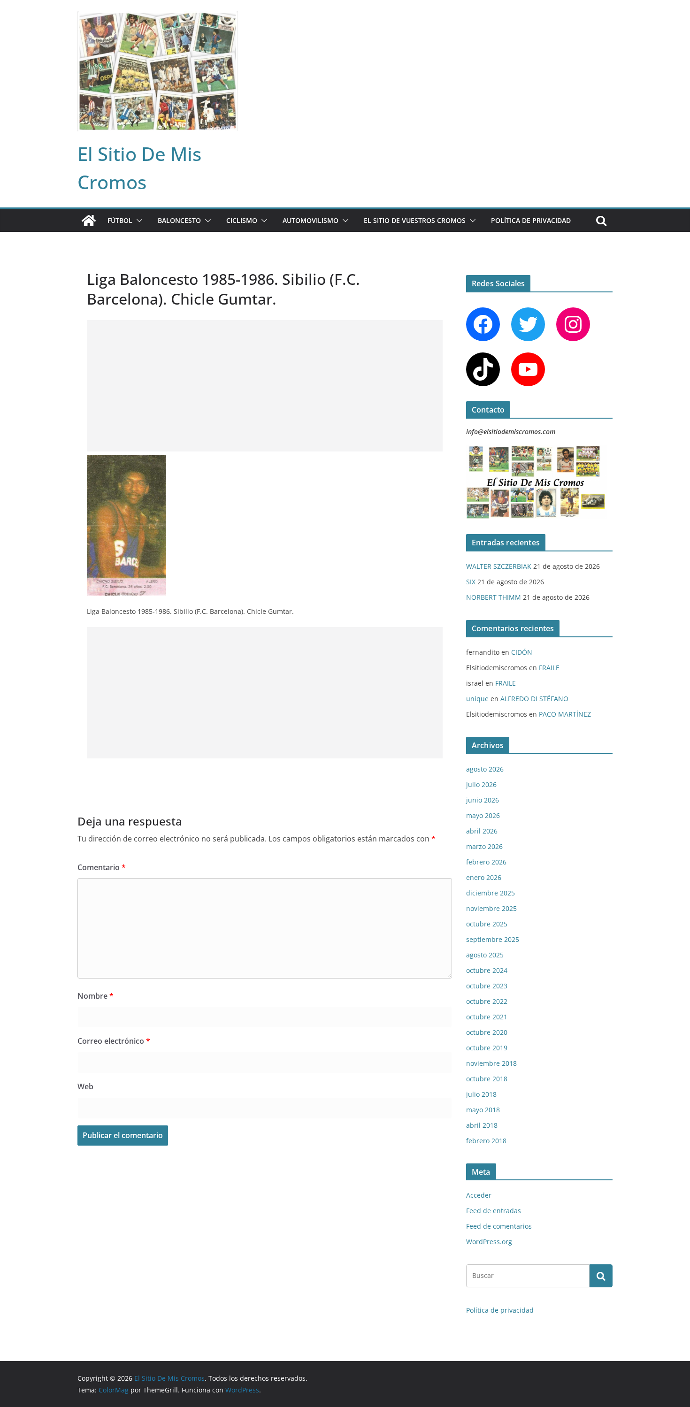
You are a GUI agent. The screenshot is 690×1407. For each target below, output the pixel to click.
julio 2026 (481, 784)
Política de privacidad (531, 220)
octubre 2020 (486, 1032)
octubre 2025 (486, 923)
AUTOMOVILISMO (310, 220)
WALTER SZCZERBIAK (498, 566)
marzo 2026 (484, 846)
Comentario (101, 867)
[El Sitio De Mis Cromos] (88, 220)
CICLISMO (241, 220)
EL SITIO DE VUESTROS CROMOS (415, 220)
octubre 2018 (486, 1078)
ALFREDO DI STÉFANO (534, 698)
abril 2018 (482, 1125)
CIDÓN (521, 652)
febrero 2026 (486, 861)
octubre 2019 (486, 1047)
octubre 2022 (486, 1001)
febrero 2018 (486, 1140)
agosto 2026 (485, 769)
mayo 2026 (483, 815)
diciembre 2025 (490, 892)
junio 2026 (482, 799)
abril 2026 (482, 830)
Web (85, 1086)
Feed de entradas (493, 1210)
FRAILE (549, 667)
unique (477, 698)
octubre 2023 (486, 985)
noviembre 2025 (491, 908)
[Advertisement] (265, 385)
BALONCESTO (179, 220)
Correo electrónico (113, 1041)
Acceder (478, 1195)
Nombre (95, 996)
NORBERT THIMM (493, 597)
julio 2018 (481, 1094)
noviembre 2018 (491, 1063)
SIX (470, 581)
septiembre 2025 (492, 939)
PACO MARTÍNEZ (565, 714)
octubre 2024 (486, 970)
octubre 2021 (486, 1016)
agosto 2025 (485, 954)
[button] (137, 220)
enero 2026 (483, 877)
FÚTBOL (119, 220)
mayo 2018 (483, 1109)
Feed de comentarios (499, 1226)
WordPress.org (489, 1241)
